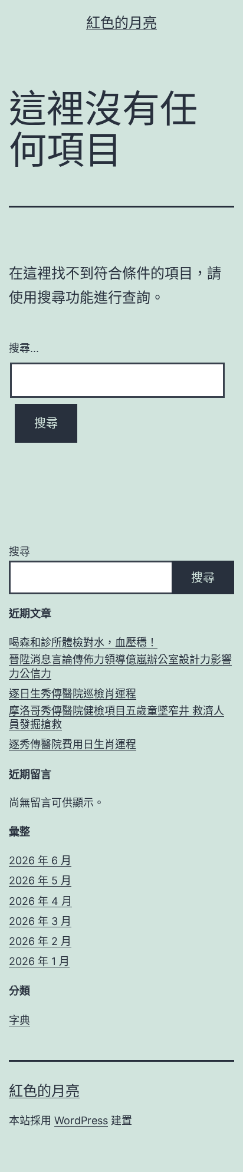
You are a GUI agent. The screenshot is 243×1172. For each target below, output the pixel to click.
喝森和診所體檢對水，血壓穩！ (83, 642)
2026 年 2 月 (40, 941)
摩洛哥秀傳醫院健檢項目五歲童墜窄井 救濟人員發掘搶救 (116, 717)
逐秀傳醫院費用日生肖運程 (72, 744)
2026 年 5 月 (40, 880)
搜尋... (24, 347)
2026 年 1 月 (39, 961)
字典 (19, 1020)
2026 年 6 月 (40, 860)
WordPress (81, 1120)
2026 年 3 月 (40, 921)
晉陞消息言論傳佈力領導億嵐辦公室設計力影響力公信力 (120, 666)
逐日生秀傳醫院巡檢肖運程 (72, 693)
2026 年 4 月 (40, 901)
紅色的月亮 (121, 22)
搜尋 (19, 551)
